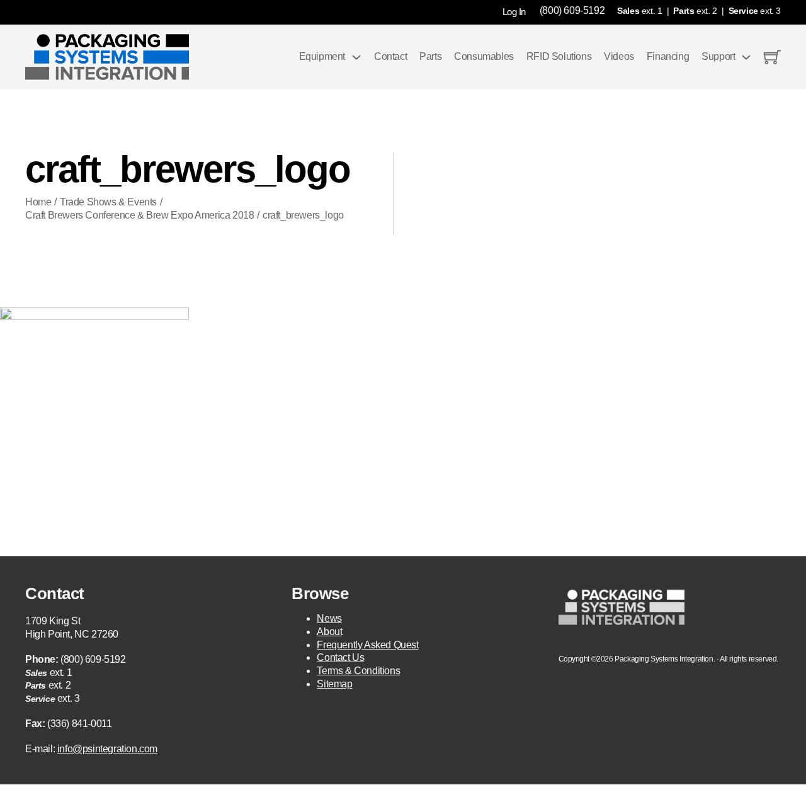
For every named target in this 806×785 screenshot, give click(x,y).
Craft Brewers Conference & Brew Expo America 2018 (139, 215)
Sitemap (334, 684)
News (329, 618)
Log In (514, 11)
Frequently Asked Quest (367, 644)
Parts (430, 56)
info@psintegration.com (107, 748)
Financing (668, 56)
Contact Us (340, 657)
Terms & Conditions (358, 670)
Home (38, 202)
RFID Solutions (558, 56)
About (329, 631)
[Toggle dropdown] (356, 57)
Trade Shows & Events (108, 202)
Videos (619, 56)
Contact (390, 56)
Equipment (322, 56)
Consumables (484, 56)
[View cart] (772, 57)
